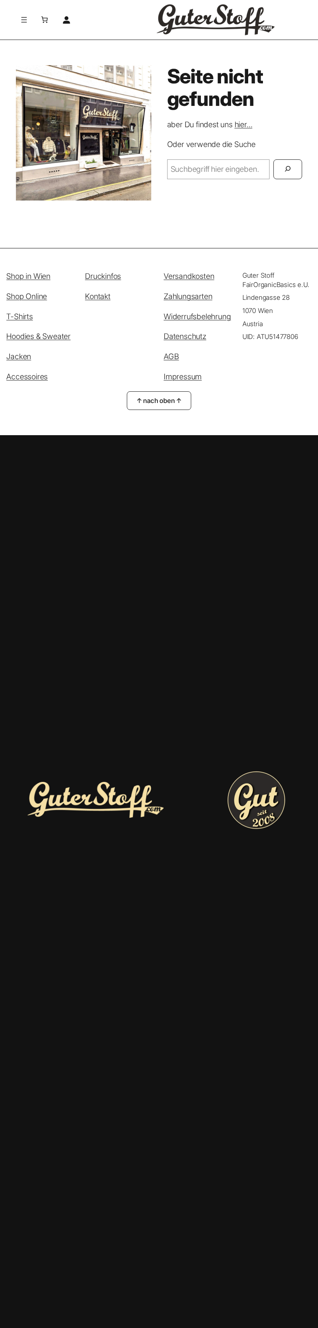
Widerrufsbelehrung (197, 316)
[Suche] (287, 169)
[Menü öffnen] (24, 19)
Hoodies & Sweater (38, 336)
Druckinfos (103, 276)
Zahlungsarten (188, 296)
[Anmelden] (66, 19)
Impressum (183, 376)
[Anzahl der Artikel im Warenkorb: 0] (44, 20)
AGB (171, 356)
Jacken (18, 356)
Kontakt (98, 296)
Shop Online (26, 296)
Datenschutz (185, 336)
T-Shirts (19, 316)
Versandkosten (189, 276)
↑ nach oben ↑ (159, 401)
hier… (243, 124)
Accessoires (27, 376)
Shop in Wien (28, 276)
